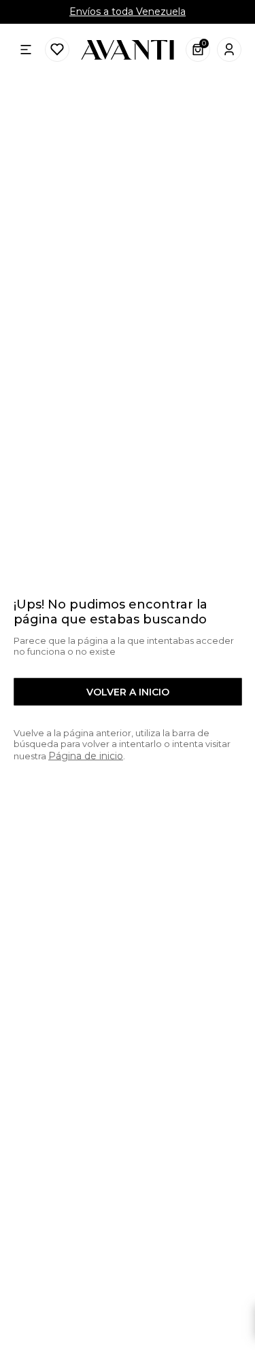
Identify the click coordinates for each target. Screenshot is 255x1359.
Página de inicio (85, 755)
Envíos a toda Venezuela (127, 11)
